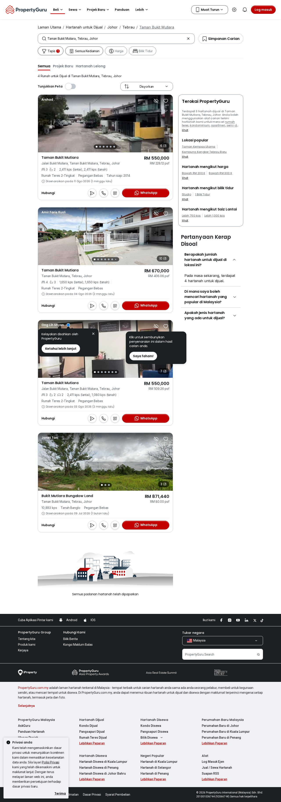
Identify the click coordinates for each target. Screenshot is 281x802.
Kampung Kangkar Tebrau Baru (204, 152)
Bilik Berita (70, 639)
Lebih (139, 9)
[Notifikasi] (244, 9)
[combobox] (116, 38)
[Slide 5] (111, 147)
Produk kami (26, 644)
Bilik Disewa (149, 737)
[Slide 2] (100, 147)
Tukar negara (193, 633)
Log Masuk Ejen (213, 761)
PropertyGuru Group (34, 632)
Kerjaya (23, 650)
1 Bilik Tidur (202, 194)
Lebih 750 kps (191, 215)
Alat (205, 756)
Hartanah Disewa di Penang (99, 767)
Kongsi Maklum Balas (78, 644)
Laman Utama (49, 27)
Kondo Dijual (88, 725)
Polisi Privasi (50, 762)
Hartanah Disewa (154, 720)
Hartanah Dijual (91, 720)
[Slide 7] (115, 259)
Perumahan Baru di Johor (220, 725)
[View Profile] (48, 99)
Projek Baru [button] (96, 9)
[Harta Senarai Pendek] (165, 100)
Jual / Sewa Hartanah (217, 767)
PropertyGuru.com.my (33, 688)
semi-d (232, 125)
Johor (112, 27)
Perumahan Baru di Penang (221, 737)
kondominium (200, 125)
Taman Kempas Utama (198, 146)
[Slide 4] (107, 147)
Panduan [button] (122, 9)
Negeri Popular (152, 756)
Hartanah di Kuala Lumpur (159, 761)
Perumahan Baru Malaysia (223, 720)
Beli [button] (56, 9)
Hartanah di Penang (154, 773)
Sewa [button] (72, 9)
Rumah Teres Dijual (93, 737)
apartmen (218, 125)
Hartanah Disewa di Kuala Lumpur (103, 761)
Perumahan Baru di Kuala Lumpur (226, 731)
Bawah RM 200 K (193, 173)
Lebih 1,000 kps (214, 215)
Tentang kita (26, 639)
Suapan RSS (210, 773)
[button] (44, 66)
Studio (186, 194)
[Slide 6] (114, 147)
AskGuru (24, 725)
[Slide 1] (96, 147)
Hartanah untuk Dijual (84, 27)
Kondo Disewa (150, 725)
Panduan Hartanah (31, 731)
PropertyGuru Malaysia (36, 720)
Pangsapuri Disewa (154, 731)
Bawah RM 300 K (220, 173)
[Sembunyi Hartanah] (156, 100)
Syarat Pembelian (117, 794)
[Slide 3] (103, 147)
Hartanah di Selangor (155, 767)
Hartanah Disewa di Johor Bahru (102, 773)
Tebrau (128, 27)
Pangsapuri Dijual (92, 731)
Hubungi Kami (74, 632)
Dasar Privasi (92, 794)
